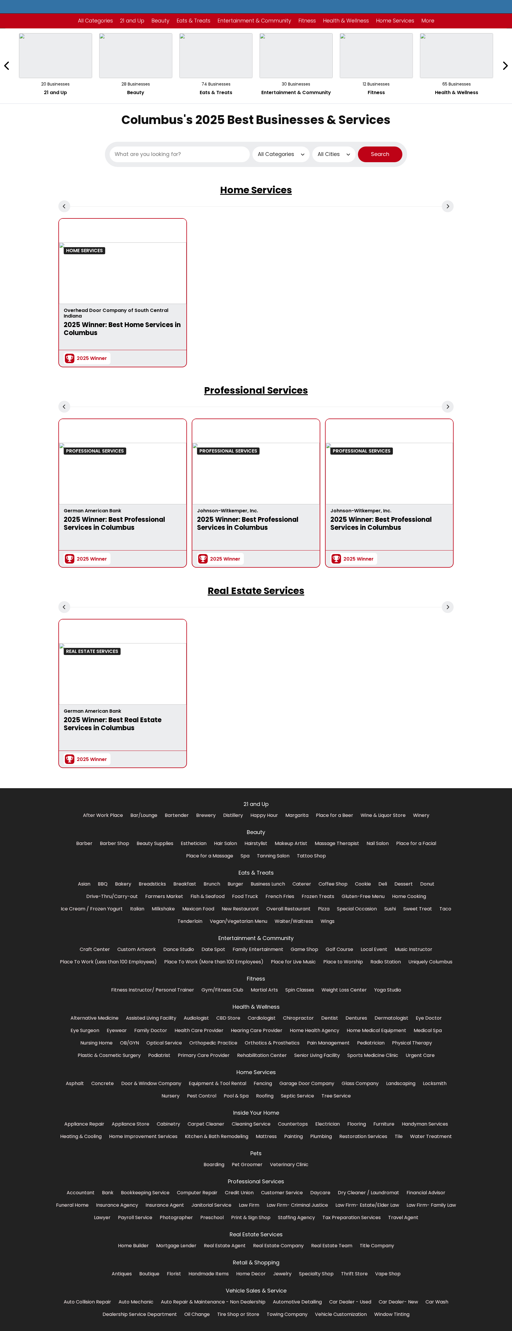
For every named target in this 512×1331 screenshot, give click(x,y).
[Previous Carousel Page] (7, 65)
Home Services (256, 190)
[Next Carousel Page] (505, 65)
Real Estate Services (256, 590)
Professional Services (256, 390)
